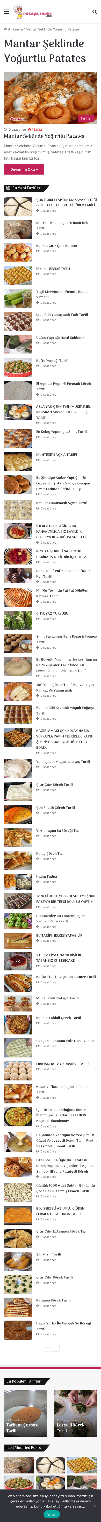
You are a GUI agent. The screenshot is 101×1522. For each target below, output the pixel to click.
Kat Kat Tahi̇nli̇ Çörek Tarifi (58, 1018)
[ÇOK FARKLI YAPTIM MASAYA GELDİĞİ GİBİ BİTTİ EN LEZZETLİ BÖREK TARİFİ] (18, 206)
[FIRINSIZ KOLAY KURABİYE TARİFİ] (18, 1070)
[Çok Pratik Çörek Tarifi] (18, 814)
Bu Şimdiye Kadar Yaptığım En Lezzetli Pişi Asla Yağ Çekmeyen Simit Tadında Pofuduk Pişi (63, 483)
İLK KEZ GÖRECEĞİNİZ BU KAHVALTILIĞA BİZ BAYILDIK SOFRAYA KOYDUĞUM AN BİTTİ (61, 531)
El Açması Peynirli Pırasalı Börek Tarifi (63, 387)
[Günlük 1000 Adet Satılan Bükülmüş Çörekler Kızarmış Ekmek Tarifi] (18, 1192)
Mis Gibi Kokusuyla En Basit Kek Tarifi (62, 226)
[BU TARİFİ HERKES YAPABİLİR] (18, 941)
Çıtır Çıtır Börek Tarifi (54, 785)
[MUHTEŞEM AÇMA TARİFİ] (18, 461)
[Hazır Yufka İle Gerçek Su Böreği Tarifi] (18, 1330)
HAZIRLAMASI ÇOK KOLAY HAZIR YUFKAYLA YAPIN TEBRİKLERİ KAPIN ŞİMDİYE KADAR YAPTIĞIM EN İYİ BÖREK (64, 739)
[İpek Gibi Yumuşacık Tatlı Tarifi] (18, 321)
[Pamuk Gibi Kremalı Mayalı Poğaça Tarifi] (18, 714)
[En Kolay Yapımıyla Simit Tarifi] (18, 438)
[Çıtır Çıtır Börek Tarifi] (18, 791)
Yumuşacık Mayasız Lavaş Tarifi (63, 762)
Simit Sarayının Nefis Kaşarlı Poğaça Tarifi (66, 639)
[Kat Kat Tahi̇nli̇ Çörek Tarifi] (18, 1024)
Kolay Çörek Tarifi (51, 854)
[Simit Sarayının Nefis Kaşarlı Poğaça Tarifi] (18, 643)
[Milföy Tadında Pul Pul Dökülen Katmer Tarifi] (18, 597)
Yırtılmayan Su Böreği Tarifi (59, 831)
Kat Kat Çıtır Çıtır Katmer (57, 246)
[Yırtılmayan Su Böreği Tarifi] (18, 837)
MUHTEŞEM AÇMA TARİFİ (56, 455)
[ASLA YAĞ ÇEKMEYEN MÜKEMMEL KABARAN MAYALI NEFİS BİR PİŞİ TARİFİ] (18, 412)
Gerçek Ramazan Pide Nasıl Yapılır (65, 1041)
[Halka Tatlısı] (18, 882)
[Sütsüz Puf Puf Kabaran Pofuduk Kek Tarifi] (18, 575)
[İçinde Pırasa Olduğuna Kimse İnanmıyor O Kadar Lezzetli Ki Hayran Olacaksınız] (18, 1116)
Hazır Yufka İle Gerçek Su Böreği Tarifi (63, 1326)
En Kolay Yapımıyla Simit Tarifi (61, 432)
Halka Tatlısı (46, 877)
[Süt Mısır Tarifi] (18, 1261)
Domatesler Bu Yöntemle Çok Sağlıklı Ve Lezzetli (60, 919)
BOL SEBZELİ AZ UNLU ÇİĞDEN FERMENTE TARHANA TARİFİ (60, 1211)
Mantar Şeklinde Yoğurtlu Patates (44, 136)
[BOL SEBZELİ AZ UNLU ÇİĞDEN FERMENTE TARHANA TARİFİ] (18, 1215)
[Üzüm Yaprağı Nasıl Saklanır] (18, 344)
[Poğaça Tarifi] (33, 11)
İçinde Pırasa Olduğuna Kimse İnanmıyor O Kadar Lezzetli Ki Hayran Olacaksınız (61, 1115)
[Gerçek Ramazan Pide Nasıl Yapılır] (18, 1047)
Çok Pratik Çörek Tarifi (55, 808)
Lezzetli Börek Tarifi (70, 1428)
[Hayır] (94, 1505)
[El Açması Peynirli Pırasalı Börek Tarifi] (18, 390)
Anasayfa (15, 29)
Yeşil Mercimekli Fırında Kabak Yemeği (62, 295)
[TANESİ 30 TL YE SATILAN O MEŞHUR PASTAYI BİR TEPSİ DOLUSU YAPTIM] (18, 901)
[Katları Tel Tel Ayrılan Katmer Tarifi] (18, 983)
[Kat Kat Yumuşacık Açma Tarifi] (18, 510)
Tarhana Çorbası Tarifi (22, 1428)
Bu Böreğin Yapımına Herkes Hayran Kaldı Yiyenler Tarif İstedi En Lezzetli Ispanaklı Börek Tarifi (66, 665)
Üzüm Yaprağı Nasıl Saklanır (60, 338)
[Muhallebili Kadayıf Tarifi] (18, 1003)
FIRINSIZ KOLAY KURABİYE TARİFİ (62, 1064)
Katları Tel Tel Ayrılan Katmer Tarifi (66, 977)
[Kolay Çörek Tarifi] (18, 860)
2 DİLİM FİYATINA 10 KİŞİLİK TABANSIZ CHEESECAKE (58, 958)
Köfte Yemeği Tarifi (52, 361)
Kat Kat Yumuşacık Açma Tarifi (61, 503)
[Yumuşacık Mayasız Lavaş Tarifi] (18, 768)
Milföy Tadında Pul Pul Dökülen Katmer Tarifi (62, 593)
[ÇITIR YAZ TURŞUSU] (18, 620)
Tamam (51, 1514)
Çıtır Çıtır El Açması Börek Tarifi (63, 1232)
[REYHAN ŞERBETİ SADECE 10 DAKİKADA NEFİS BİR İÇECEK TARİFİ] (18, 556)
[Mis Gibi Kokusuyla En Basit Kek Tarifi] (18, 229)
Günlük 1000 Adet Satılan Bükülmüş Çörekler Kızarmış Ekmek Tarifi (66, 1188)
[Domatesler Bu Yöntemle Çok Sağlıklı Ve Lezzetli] (18, 921)
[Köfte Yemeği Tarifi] (18, 367)
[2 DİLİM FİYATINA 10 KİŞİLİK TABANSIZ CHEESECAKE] (18, 961)
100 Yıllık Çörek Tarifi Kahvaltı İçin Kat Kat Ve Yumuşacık (65, 688)
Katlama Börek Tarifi (53, 1301)
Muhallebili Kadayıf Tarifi (57, 998)
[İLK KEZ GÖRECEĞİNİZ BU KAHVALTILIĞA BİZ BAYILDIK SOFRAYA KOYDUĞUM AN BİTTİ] (18, 531)
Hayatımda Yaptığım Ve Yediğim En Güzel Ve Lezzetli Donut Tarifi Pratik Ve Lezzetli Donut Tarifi (66, 1140)
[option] (25, 1413)
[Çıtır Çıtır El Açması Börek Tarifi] (18, 1238)
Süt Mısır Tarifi (48, 1255)
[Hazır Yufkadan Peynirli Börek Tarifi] (18, 1093)
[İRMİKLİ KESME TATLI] (18, 275)
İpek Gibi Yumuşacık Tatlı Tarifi (62, 315)
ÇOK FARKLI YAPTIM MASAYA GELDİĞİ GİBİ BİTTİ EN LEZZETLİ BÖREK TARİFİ (66, 203)
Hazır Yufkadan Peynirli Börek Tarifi (62, 1090)
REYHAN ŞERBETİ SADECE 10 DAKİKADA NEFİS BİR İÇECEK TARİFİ (64, 554)
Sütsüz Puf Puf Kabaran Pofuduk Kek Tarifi (63, 574)
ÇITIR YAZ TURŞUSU (52, 614)
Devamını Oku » (24, 169)
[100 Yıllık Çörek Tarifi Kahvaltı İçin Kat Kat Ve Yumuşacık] (18, 691)
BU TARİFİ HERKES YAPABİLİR (59, 936)
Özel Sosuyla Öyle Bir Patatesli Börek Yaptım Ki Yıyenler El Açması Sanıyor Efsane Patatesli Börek (65, 1165)
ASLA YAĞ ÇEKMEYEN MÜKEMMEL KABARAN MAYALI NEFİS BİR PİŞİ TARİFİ (63, 412)
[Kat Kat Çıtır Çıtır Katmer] (18, 252)
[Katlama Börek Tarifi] (18, 1307)
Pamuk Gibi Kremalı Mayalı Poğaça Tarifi (65, 711)
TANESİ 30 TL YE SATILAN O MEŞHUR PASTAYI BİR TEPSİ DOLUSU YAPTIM (65, 899)
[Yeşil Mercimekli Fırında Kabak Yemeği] (18, 298)
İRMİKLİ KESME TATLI (53, 269)
